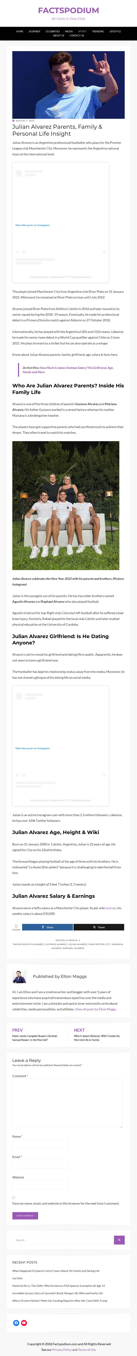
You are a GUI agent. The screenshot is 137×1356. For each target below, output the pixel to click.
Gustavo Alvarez (56, 944)
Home (19, 31)
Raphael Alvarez (73, 948)
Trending (98, 31)
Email (17, 1157)
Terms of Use (87, 1350)
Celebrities (53, 31)
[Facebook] (16, 1323)
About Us (58, 35)
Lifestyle (115, 31)
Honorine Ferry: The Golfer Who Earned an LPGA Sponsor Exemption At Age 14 (58, 1285)
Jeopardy (34, 31)
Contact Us (77, 35)
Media (69, 31)
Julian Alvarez (77, 944)
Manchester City (100, 944)
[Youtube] (24, 1323)
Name (17, 1136)
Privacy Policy (62, 1350)
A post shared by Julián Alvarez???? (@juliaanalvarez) (60, 277)
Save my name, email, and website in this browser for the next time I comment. (66, 1203)
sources (110, 908)
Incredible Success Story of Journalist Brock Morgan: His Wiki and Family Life (57, 1293)
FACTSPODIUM (68, 10)
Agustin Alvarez (33, 944)
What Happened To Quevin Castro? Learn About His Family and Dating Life (56, 1270)
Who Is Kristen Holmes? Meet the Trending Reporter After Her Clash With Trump (59, 1300)
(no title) (17, 1278)
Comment (20, 1076)
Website (18, 1177)
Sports (82, 31)
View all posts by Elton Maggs (95, 1009)
